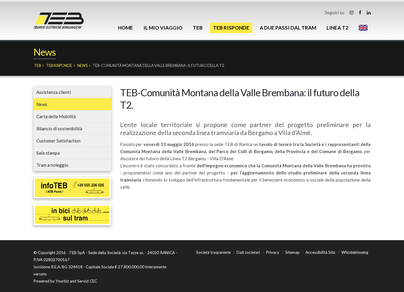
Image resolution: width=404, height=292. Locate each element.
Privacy (272, 252)
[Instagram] (351, 12)
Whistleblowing (354, 252)
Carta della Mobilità (56, 116)
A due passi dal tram (288, 28)
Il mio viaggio (162, 28)
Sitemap (292, 252)
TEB (198, 28)
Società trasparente (213, 252)
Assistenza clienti (53, 92)
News (82, 65)
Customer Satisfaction (58, 140)
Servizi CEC (87, 281)
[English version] (363, 28)
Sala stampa (48, 152)
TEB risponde (231, 28)
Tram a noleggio (52, 165)
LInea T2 (337, 28)
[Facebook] (360, 12)
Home (125, 28)
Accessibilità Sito (320, 252)
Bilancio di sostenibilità (59, 128)
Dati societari (248, 252)
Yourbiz (62, 281)
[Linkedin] (369, 12)
